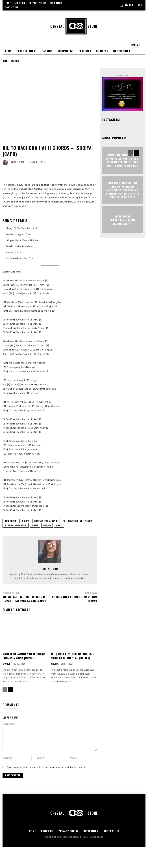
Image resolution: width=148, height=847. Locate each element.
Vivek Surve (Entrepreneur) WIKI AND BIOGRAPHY (123, 219)
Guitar (35, 525)
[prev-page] (5, 689)
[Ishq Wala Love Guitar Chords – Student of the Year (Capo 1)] (74, 635)
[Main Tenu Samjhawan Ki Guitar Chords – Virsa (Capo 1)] (25, 635)
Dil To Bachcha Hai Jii (16, 525)
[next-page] (10, 689)
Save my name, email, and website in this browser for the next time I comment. (46, 767)
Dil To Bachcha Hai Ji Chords (77, 521)
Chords (15, 60)
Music (59, 525)
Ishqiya (47, 525)
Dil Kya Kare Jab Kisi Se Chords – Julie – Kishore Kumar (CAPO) (24, 598)
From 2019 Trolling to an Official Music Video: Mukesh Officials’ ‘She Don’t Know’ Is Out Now (122, 160)
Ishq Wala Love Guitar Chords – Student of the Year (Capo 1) (72, 656)
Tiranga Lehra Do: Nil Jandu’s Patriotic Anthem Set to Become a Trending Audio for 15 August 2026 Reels (122, 190)
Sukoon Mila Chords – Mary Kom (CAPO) (74, 598)
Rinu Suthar (18, 162)
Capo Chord (10, 521)
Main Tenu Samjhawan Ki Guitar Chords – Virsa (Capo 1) (24, 656)
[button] (126, 5)
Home (5, 60)
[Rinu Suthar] (6, 162)
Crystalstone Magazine (46, 521)
